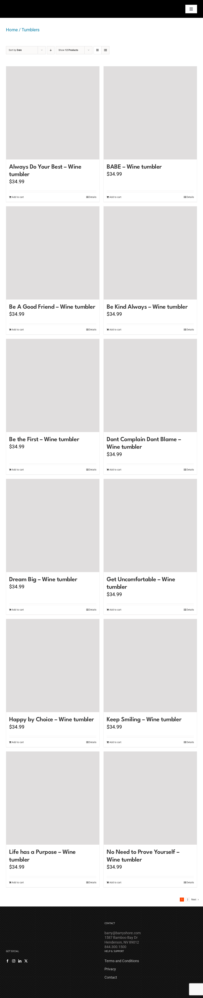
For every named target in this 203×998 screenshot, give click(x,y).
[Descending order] (51, 50)
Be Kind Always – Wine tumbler (147, 307)
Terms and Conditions (121, 961)
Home (12, 29)
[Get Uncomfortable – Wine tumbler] (150, 525)
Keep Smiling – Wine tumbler (144, 720)
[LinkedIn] (19, 961)
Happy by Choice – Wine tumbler (51, 720)
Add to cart (18, 197)
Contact (110, 977)
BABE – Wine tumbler (134, 167)
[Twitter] (26, 961)
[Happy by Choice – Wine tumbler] (52, 665)
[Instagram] (13, 961)
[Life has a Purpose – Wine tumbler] (52, 798)
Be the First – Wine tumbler (44, 440)
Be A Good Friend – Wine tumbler (52, 307)
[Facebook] (7, 961)
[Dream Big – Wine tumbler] (52, 525)
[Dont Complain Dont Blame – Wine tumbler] (150, 385)
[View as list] (105, 50)
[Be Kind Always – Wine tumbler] (150, 253)
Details (92, 197)
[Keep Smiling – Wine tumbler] (150, 665)
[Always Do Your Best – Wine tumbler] (52, 112)
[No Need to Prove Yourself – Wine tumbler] (150, 798)
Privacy (110, 969)
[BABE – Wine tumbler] (150, 112)
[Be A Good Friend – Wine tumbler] (52, 253)
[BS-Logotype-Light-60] (17, 5)
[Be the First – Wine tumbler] (52, 385)
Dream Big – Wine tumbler (43, 580)
